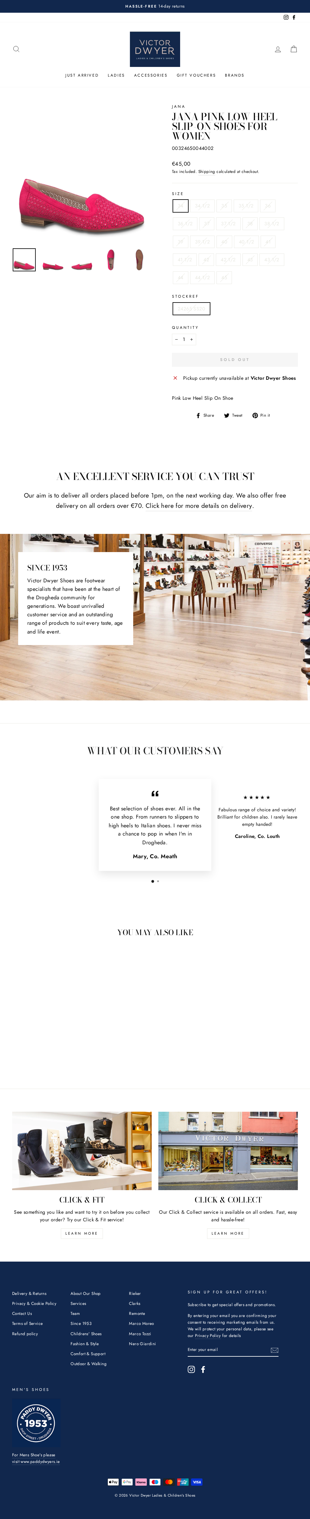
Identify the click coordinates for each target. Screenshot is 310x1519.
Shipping (206, 171)
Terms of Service (27, 1323)
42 (206, 259)
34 (180, 205)
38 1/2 (271, 223)
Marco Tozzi (140, 1334)
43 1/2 (271, 259)
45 (224, 277)
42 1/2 (228, 259)
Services (78, 1303)
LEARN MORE (81, 1233)
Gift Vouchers (196, 75)
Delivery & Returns (29, 1293)
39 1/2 (202, 241)
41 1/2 (185, 259)
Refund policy (25, 1334)
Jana (178, 106)
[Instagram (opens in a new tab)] (191, 1369)
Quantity (185, 327)
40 (224, 241)
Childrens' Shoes (86, 1334)
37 (206, 223)
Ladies (116, 75)
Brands (235, 75)
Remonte (137, 1313)
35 (224, 205)
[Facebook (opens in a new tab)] (203, 1369)
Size (178, 194)
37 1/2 (228, 223)
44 (180, 277)
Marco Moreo (141, 1323)
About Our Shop (86, 1293)
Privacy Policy (208, 1335)
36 (268, 205)
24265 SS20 (191, 308)
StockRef (185, 296)
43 (250, 259)
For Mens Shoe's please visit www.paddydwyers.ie (36, 1458)
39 (180, 241)
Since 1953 (81, 1323)
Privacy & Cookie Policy (34, 1303)
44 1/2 (202, 277)
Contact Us (22, 1313)
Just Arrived (82, 75)
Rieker (135, 1293)
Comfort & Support (88, 1354)
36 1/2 (185, 223)
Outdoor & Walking (89, 1364)
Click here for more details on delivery (199, 505)
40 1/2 (246, 241)
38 (250, 223)
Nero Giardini (142, 1344)
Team (75, 1313)
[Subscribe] (275, 1350)
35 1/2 (246, 205)
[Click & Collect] (228, 1151)
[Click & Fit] (82, 1151)
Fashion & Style (85, 1344)
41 (268, 241)
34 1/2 (202, 205)
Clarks (134, 1303)
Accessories (151, 75)
